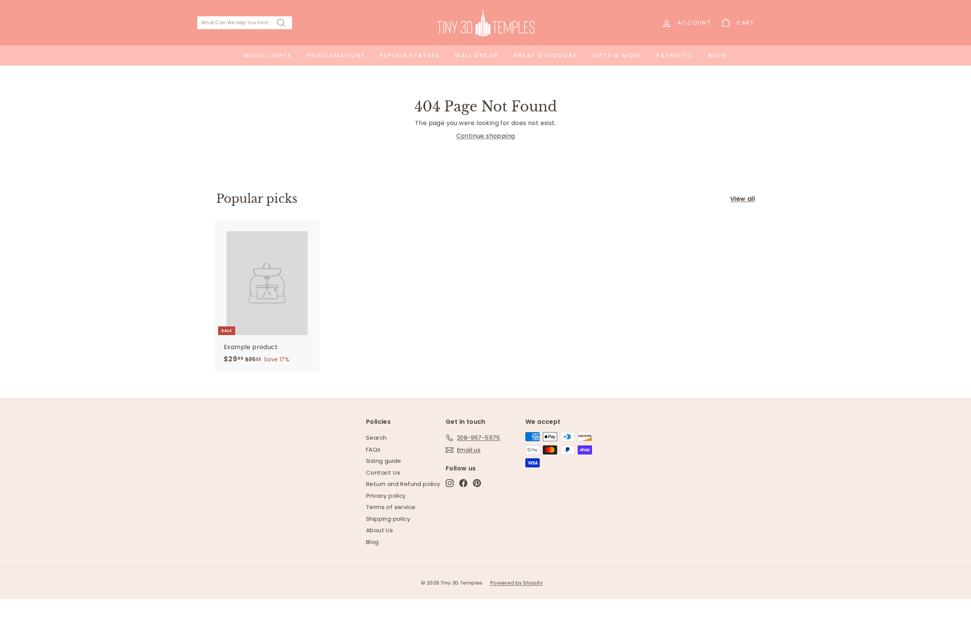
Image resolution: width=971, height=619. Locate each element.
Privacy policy (386, 496)
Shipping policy (388, 519)
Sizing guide (383, 461)
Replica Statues (410, 55)
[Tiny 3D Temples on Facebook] (463, 483)
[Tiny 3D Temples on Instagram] (450, 483)
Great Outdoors (545, 55)
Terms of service (390, 507)
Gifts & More (617, 55)
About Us (379, 530)
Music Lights (268, 55)
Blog (718, 55)
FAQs (373, 449)
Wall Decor (476, 55)
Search (376, 438)
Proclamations (336, 55)
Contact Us (383, 472)
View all (742, 198)
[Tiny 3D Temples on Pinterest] (477, 483)
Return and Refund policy (403, 484)
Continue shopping (485, 136)
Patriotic (675, 55)
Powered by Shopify (516, 582)
